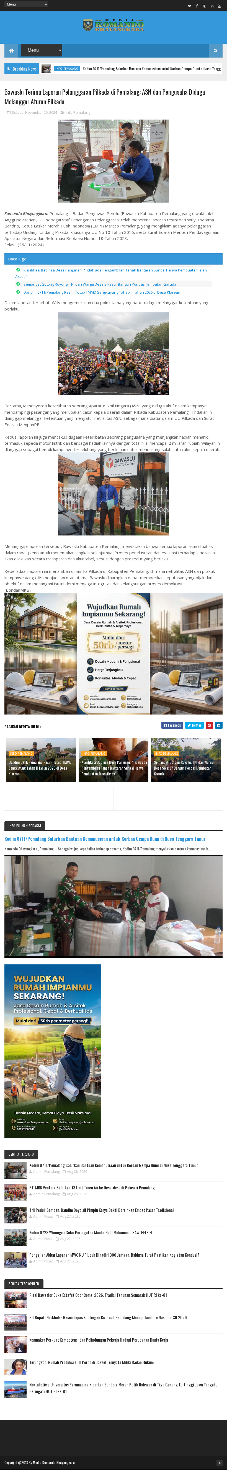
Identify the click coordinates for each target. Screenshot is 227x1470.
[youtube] (219, 6)
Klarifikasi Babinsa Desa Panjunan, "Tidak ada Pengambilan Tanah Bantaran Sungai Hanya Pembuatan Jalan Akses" (114, 768)
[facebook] (197, 6)
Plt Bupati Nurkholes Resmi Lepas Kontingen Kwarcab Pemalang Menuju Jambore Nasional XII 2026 (108, 1317)
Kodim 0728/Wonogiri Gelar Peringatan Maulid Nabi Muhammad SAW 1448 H (90, 1232)
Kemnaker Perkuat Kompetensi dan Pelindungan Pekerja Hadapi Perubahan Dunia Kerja (98, 1340)
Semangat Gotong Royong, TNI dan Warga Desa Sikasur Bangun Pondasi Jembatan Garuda (100, 284)
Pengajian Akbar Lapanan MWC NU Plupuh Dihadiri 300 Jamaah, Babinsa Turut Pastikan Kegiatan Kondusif (114, 1255)
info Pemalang (78, 112)
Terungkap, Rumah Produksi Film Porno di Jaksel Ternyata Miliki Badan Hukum (91, 1362)
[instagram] (205, 6)
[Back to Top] (219, 1463)
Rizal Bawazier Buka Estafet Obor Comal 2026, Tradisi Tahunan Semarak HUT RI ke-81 (98, 1295)
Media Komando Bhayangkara (54, 1462)
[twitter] (190, 6)
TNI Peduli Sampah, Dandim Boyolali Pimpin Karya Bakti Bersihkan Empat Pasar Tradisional (101, 1210)
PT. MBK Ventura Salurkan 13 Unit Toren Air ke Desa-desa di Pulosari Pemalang (92, 1187)
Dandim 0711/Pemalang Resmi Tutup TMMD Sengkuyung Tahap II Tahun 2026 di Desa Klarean (102, 292)
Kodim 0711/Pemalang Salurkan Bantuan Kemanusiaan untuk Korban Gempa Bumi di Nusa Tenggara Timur (125, 68)
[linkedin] (212, 6)
